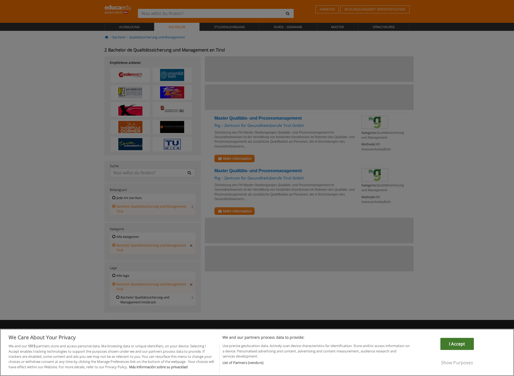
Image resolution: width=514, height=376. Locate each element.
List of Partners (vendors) (242, 362)
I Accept (457, 344)
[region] (257, 352)
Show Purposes (457, 363)
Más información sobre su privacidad (158, 366)
